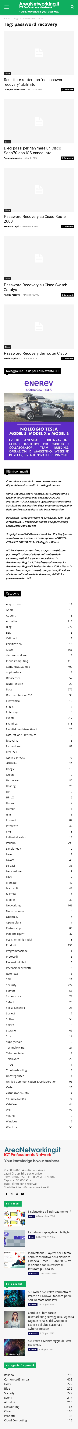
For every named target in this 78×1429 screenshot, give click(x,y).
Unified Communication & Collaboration (31, 1081)
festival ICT (13, 740)
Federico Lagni (11, 226)
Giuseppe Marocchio (14, 89)
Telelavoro (12, 1059)
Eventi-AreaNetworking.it (22, 729)
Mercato (11, 882)
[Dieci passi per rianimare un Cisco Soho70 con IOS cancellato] (39, 121)
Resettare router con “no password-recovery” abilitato (35, 82)
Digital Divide (14, 684)
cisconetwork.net (16, 655)
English (10, 706)
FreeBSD (11, 752)
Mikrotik (11, 894)
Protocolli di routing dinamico (41, 485)
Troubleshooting (16, 1070)
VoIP (8, 1110)
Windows (12, 1121)
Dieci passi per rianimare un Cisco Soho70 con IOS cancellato (32, 150)
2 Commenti (67, 89)
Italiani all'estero (16, 837)
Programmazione (17, 951)
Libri (9, 877)
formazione (13, 746)
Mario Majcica (11, 358)
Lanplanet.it (13, 848)
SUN (9, 1036)
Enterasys (12, 712)
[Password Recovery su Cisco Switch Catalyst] (39, 258)
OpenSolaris (14, 922)
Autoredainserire (13, 158)
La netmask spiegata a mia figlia (48, 1232)
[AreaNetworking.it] (39, 7)
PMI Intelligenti (15, 934)
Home (7, 18)
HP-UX (10, 797)
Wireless (11, 1127)
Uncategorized (15, 1076)
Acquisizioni (13, 604)
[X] (17, 1194)
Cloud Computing (17, 661)
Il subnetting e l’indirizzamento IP (49, 1211)
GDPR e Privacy (15, 757)
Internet (11, 820)
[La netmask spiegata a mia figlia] (14, 1238)
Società (10, 1013)
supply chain (14, 1042)
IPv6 (8, 831)
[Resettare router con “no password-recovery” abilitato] (39, 53)
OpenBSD (12, 917)
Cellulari (11, 638)
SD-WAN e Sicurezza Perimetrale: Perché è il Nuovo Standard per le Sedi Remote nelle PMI (50, 1296)
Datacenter (13, 678)
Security (11, 985)
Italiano (11, 843)
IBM (8, 814)
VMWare (11, 1104)
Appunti (11, 615)
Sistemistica (13, 996)
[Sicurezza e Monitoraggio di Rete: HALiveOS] (14, 1347)
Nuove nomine (15, 911)
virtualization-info (17, 1093)
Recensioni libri (16, 962)
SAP (8, 979)
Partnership (13, 928)
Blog (9, 627)
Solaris (10, 1025)
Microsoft (12, 888)
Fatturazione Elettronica (21, 735)
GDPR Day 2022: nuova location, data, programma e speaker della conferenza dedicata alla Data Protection (39, 505)
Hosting (11, 786)
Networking (13, 905)
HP (7, 792)
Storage (11, 1030)
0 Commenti (67, 158)
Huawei (11, 803)
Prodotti (11, 945)
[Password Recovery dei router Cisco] (39, 326)
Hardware (12, 780)
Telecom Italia (15, 1053)
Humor (10, 809)
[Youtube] (22, 1194)
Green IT (11, 774)
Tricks (9, 1064)
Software (11, 1019)
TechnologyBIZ (15, 1047)
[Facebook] (6, 1194)
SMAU (10, 1002)
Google (10, 769)
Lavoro (10, 854)
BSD (8, 632)
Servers (11, 990)
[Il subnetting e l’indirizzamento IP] (14, 1218)
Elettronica (13, 701)
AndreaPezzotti (12, 294)
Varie (9, 1087)
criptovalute (13, 672)
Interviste (12, 826)
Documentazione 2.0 (19, 695)
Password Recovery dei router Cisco (35, 353)
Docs (9, 689)
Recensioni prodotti (18, 968)
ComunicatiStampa (18, 666)
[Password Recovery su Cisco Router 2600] (39, 190)
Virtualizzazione (16, 1098)
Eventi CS (12, 723)
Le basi (10, 865)
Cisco (7, 73)
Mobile (10, 900)
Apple (9, 610)
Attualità (11, 621)
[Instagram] (11, 1194)
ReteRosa (12, 973)
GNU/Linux (13, 763)
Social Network (15, 1008)
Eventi (10, 718)
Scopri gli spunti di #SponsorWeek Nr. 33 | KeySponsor (39, 534)
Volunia (11, 1116)
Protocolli (12, 956)
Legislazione (14, 871)
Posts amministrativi (19, 939)
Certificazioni (14, 644)
